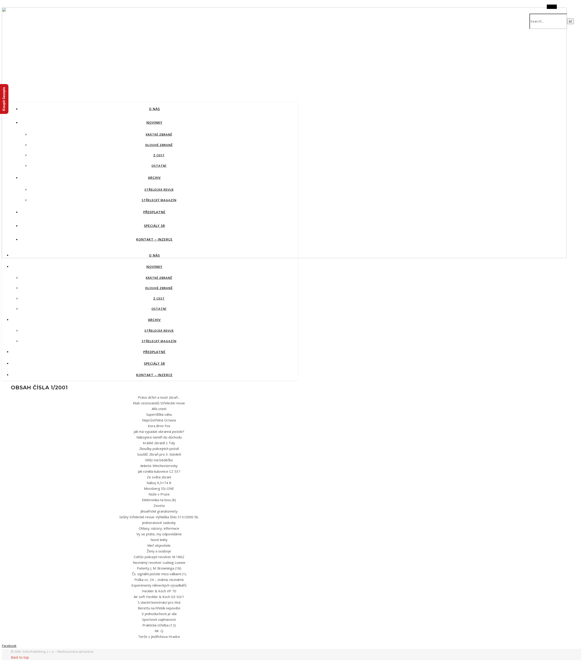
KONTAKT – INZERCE (154, 239)
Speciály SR (154, 225)
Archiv (154, 177)
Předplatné (154, 212)
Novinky (154, 122)
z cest (159, 155)
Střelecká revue (159, 189)
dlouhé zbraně (159, 145)
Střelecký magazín (159, 200)
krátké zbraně (159, 134)
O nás (154, 109)
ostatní (158, 166)
